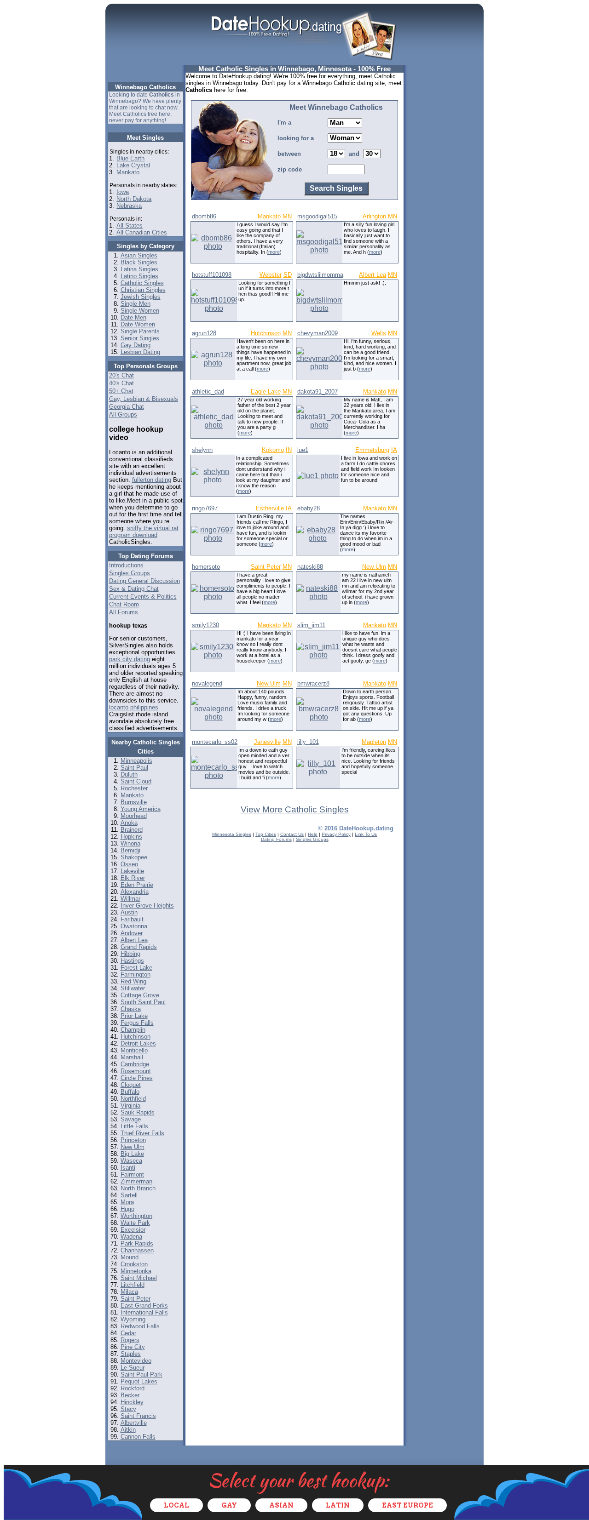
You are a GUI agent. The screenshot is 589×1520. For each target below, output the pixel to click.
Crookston (134, 1264)
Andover (132, 933)
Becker (130, 1395)
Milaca (129, 1291)
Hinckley (132, 1402)
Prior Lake (134, 1015)
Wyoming (133, 1319)
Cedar (128, 1333)
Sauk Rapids (138, 1112)
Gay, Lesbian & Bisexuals (143, 398)
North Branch (138, 1188)
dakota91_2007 (317, 391)
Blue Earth (130, 158)
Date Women (138, 324)
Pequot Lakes (139, 1381)
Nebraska (129, 205)
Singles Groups (129, 573)
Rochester (134, 788)
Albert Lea (134, 940)
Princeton (133, 1140)
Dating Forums (276, 839)
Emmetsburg (372, 449)
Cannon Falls (138, 1436)
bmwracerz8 (313, 683)
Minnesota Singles (231, 834)
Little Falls (134, 1126)
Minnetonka (136, 1271)
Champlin (133, 1029)
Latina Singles (139, 269)
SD (287, 274)
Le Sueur (132, 1367)
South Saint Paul (143, 1002)
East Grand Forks (144, 1305)
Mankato (127, 172)
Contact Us (292, 834)
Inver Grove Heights (147, 905)
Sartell (129, 1195)
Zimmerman (136, 1181)
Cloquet (131, 1084)
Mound (130, 1257)
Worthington (136, 1215)
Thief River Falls (142, 1133)
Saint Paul (134, 767)
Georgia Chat (126, 406)
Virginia (130, 1105)
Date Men (133, 317)
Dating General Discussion (144, 580)
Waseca (131, 1160)
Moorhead (134, 815)
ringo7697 (205, 508)
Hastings (132, 960)
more (274, 252)
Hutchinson (135, 1036)
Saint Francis (138, 1415)
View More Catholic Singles (295, 809)
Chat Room (124, 604)
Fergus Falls (137, 1022)
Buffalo (130, 1091)
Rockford (132, 1388)
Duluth (129, 774)
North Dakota (133, 198)
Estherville (270, 508)
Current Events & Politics (143, 596)
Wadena (131, 1236)
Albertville (134, 1422)
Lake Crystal (133, 165)
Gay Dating (135, 345)
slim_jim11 (311, 625)
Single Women (140, 310)
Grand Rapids (139, 946)
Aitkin (128, 1429)
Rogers (130, 1340)
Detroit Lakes (138, 1043)
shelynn (202, 449)
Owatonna (134, 926)
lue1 (302, 449)
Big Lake (132, 1153)
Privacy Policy (336, 834)
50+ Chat (121, 391)
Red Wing (133, 981)
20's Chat (121, 375)
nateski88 (310, 566)
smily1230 (205, 625)
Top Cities (265, 834)
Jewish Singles (141, 296)
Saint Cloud (136, 781)
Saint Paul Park (141, 1374)
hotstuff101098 (211, 274)
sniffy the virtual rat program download (144, 531)
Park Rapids (137, 1243)
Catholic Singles (142, 283)
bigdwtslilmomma (320, 274)
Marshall (132, 1057)
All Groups (123, 414)
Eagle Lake (266, 391)
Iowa (122, 192)
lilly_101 (308, 741)
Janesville (267, 741)
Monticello (134, 1050)
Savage (131, 1119)
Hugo (127, 1209)
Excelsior (133, 1229)
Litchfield (132, 1284)
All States (129, 225)
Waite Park (135, 1222)
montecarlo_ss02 (214, 741)
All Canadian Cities (141, 232)
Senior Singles (140, 338)
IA (394, 449)
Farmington (135, 974)
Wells (378, 333)
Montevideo (136, 1360)
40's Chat (121, 383)
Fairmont (132, 1174)
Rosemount (136, 1071)
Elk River (133, 877)
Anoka (129, 822)
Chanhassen (137, 1250)
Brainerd (132, 829)
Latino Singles (139, 276)
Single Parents (140, 331)
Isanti (128, 1167)
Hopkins (131, 836)
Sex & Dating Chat (134, 588)
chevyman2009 (317, 333)
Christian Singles (143, 289)
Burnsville (134, 802)
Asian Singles (139, 255)
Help (313, 834)
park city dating (129, 659)
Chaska (131, 1009)
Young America (141, 809)
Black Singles (139, 262)
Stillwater (133, 988)
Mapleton (374, 741)
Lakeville (132, 871)
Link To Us (366, 834)
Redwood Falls (140, 1326)
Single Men (135, 303)
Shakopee (134, 857)
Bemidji (130, 850)
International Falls (144, 1312)
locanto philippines (133, 707)
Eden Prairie (137, 884)
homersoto (206, 566)
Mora (127, 1202)
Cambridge (135, 1064)
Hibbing (130, 953)
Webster (271, 274)
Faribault (132, 919)
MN (287, 216)
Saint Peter (135, 1298)
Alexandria (135, 891)
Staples (131, 1353)
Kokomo (273, 449)
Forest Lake (136, 967)
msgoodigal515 (317, 216)
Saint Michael (139, 1277)
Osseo (129, 864)
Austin (129, 912)
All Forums (123, 612)
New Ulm (132, 1146)
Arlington (374, 216)
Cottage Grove (140, 995)
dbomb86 (204, 216)
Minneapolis (136, 760)
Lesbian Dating (140, 352)
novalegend (207, 683)
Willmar (130, 898)
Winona (130, 843)
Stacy (128, 1409)
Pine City (133, 1346)
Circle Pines (137, 1077)
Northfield (133, 1098)
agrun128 (204, 333)
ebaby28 (308, 508)
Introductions (126, 565)
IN (289, 449)
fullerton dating (151, 479)
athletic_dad (208, 391)
